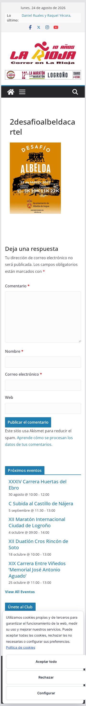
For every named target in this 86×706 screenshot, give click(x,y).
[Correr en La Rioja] (10, 92)
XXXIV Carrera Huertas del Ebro (37, 484)
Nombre (14, 351)
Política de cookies (20, 647)
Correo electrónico (23, 374)
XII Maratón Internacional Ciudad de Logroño (37, 522)
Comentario (17, 286)
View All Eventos (20, 591)
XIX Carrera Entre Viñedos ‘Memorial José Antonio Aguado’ (37, 569)
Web (9, 397)
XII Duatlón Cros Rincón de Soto (38, 544)
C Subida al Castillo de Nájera (41, 503)
